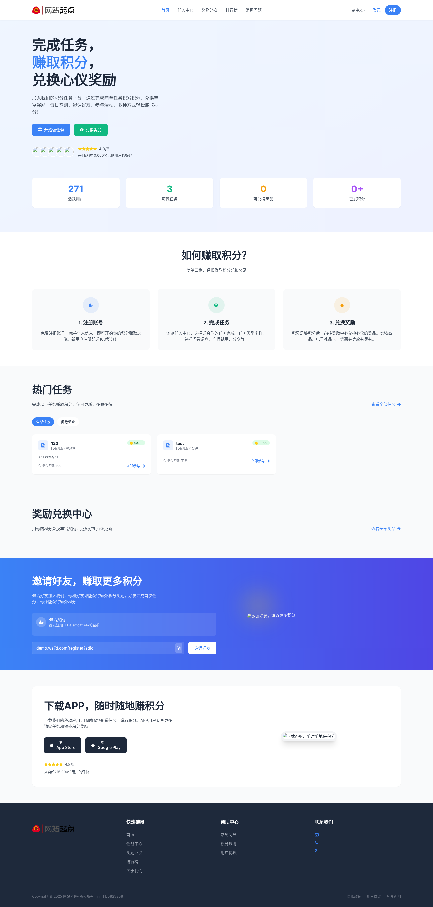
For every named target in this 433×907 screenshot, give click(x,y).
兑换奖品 (94, 129)
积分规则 (229, 843)
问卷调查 (68, 422)
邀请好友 (202, 648)
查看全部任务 (383, 404)
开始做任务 (54, 129)
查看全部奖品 (383, 528)
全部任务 (43, 422)
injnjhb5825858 (110, 896)
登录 (377, 10)
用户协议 (229, 852)
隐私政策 (354, 896)
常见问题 (254, 10)
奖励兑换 (209, 10)
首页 (165, 10)
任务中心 (185, 10)
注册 (393, 10)
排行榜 (232, 10)
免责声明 (394, 896)
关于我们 (134, 870)
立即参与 (133, 466)
